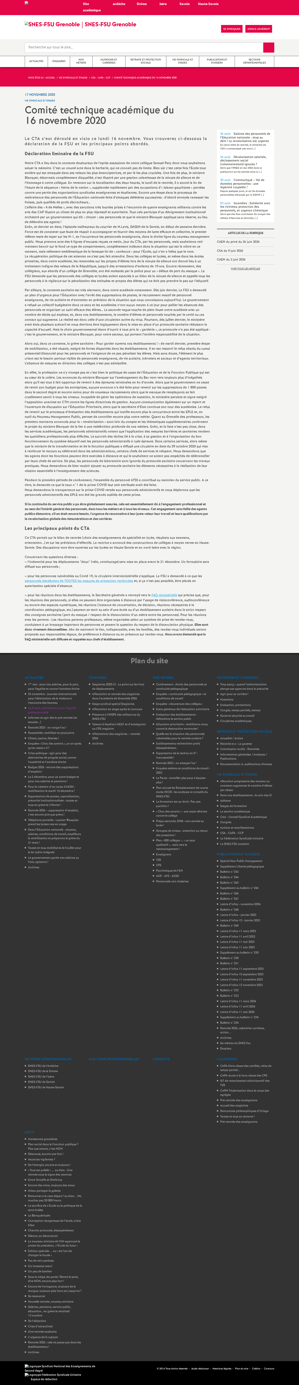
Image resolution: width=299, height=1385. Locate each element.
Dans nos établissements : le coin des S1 (246, 795)
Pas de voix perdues (41, 1261)
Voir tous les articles (245, 269)
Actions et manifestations (237, 828)
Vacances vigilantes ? (41, 1160)
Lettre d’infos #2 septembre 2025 (242, 974)
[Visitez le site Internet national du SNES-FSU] (62, 1369)
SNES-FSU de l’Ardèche (43, 1066)
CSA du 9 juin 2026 (230, 251)
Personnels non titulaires (172, 882)
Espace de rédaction (44, 1379)
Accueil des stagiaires (234, 1106)
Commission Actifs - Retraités (239, 749)
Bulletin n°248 (229, 910)
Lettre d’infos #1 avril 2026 (237, 1007)
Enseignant (163, 855)
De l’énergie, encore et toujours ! (49, 1165)
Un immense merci (40, 1266)
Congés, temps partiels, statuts (240, 710)
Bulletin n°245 (229, 883)
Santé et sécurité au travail (237, 716)
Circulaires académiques (236, 721)
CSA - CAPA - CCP (232, 833)
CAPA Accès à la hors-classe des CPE (243, 1076)
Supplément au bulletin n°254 (239, 1017)
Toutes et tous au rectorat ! (237, 1117)
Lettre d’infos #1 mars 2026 (238, 1001)
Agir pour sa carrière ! (234, 694)
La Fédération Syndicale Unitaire (241, 839)
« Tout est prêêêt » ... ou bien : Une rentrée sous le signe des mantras (50, 1172)
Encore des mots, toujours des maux (51, 1185)
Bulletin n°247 (229, 899)
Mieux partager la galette (44, 1191)
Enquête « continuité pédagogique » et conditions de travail (181, 696)
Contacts (269, 1369)
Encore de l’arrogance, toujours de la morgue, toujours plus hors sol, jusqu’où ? (55, 1289)
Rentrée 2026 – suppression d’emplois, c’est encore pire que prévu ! (53, 813)
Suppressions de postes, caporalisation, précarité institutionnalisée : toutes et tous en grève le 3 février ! (54, 800)
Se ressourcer (36, 1296)
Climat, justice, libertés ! (43, 738)
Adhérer (225, 801)
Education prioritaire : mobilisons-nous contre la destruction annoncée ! (182, 726)
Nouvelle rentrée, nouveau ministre (50, 1302)
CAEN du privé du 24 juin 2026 (238, 242)
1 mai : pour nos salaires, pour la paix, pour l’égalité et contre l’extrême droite (53, 687)
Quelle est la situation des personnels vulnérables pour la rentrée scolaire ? (180, 736)
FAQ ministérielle (164, 595)
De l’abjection (37, 1321)
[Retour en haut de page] (16, 1368)
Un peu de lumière (40, 1272)
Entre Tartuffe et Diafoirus (45, 1180)
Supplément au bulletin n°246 (239, 888)
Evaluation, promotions (235, 705)
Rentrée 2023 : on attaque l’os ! (176, 763)
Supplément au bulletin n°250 (239, 953)
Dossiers (225, 1049)
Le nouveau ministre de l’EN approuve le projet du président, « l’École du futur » (54, 1244)
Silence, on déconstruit (43, 1236)
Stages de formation (233, 806)
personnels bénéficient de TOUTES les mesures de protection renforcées (79, 581)
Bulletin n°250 (229, 958)
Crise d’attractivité (40, 1327)
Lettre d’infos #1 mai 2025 (237, 942)
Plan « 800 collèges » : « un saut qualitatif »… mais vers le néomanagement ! (175, 845)
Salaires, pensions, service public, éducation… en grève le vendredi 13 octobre (49, 1311)
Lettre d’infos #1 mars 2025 (238, 931)
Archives (33, 867)
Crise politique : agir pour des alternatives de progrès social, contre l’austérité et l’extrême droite (52, 757)
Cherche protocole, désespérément (51, 1231)
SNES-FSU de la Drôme (43, 1071)
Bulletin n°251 (229, 963)
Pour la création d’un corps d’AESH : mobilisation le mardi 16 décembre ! (51, 789)
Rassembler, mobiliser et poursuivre (51, 733)
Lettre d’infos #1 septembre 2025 (242, 969)
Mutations (227, 700)
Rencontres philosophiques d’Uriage (244, 1111)
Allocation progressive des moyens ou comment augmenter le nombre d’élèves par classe (246, 785)
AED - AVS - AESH (167, 876)
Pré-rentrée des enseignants (238, 1100)
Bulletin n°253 (229, 996)
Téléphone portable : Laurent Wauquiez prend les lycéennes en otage (53, 822)
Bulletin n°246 (229, 894)
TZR (158, 860)
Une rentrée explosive (42, 1332)
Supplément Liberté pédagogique (242, 867)
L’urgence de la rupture (43, 1337)
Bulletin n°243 (229, 872)
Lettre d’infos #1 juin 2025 (237, 947)
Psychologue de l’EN (169, 871)
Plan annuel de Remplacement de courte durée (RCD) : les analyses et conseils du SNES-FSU (182, 792)
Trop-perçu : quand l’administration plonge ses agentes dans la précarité (244, 687)
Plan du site (241, 1369)
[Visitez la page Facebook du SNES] (154, 1368)
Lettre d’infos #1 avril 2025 (237, 937)
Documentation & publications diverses (246, 764)
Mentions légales (222, 1369)
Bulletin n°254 (229, 1023)
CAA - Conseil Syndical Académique (243, 817)
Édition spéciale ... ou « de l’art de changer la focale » (50, 1253)
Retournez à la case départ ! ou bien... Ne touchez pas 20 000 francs (54, 1198)
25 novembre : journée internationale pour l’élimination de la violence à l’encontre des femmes (52, 698)
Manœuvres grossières (42, 1139)
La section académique (235, 812)
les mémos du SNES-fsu (235, 1043)
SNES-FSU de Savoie (41, 1082)
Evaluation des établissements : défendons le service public (176, 717)
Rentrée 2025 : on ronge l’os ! (47, 728)
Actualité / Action (231, 738)
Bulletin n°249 (229, 926)
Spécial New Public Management (241, 861)
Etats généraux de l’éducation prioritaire (182, 709)
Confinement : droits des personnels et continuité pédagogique (181, 687)
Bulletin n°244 (229, 877)
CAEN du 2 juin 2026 (231, 259)
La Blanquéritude (39, 1216)
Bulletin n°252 (229, 990)
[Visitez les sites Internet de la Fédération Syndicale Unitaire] (53, 1375)
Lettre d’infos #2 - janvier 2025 (240, 921)
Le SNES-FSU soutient (234, 844)
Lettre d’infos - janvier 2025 (238, 915)
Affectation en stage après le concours (117, 709)
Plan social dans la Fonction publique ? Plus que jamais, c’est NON (53, 1146)
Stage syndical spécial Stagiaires (113, 704)
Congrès (225, 822)
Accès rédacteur (200, 1369)
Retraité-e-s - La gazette (236, 744)
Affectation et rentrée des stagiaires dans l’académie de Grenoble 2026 (116, 696)
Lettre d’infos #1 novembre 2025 (241, 980)
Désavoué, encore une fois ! (45, 1154)
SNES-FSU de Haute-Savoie (46, 1087)
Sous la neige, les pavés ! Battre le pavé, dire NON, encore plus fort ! (53, 1279)
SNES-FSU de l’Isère (41, 1077)
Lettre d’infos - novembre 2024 (240, 904)
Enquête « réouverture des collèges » (179, 704)
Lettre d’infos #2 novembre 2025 (241, 985)
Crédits (256, 1369)
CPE (159, 865)
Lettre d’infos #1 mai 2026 (237, 1012)
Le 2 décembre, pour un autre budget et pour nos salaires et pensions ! (53, 779)
